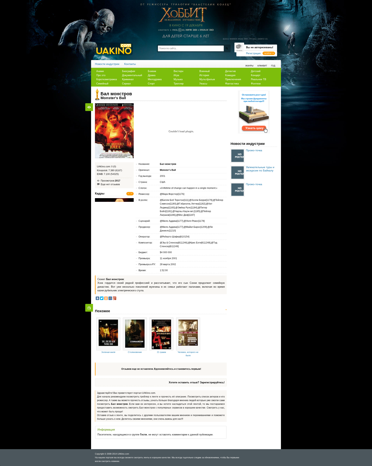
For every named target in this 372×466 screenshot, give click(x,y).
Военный (204, 71)
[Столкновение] (135, 334)
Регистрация (253, 53)
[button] (269, 53)
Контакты (130, 63)
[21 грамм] (161, 334)
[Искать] (227, 48)
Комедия (230, 75)
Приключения (233, 79)
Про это (100, 75)
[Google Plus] (114, 298)
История (204, 75)
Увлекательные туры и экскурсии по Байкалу (260, 169)
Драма (151, 75)
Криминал (128, 79)
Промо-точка (254, 150)
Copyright (99, 454)
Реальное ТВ (258, 79)
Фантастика (232, 83)
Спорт (151, 83)
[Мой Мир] (110, 298)
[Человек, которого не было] (188, 334)
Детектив (230, 71)
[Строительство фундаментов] (254, 133)
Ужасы (203, 83)
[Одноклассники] (106, 298)
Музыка (178, 79)
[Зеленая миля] (108, 334)
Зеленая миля (108, 352)
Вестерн (178, 71)
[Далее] (131, 193)
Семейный (102, 83)
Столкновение (135, 352)
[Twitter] (101, 298)
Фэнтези (256, 83)
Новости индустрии (107, 63)
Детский (255, 71)
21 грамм (161, 352)
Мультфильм (207, 79)
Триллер (178, 83)
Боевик (152, 71)
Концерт (255, 75)
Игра (176, 75)
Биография (128, 71)
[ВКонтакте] (97, 298)
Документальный (132, 75)
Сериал (126, 83)
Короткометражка (106, 79)
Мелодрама (155, 79)
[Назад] (128, 193)
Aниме (100, 71)
